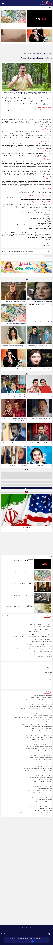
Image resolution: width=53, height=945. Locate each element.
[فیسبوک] (7, 251)
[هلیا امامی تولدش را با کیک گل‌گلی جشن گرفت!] (39, 291)
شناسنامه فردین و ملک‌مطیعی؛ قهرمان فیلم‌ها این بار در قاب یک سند (40, 395)
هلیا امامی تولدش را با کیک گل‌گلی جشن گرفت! (43, 301)
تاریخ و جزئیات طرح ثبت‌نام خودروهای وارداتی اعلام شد (23, 595)
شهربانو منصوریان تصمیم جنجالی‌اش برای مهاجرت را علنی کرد (40, 757)
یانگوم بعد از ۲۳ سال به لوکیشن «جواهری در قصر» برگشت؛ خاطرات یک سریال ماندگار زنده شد (15, 395)
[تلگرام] (4, 251)
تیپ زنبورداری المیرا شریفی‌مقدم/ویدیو (43, 639)
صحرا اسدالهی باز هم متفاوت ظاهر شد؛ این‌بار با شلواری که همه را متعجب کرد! (13, 346)
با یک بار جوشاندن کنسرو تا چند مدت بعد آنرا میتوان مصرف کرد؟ (39, 790)
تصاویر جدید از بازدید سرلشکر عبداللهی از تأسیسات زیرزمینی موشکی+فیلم (38, 759)
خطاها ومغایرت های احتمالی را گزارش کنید (43, 766)
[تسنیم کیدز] (26, 268)
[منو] (3, 3)
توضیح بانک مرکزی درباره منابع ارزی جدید (44, 799)
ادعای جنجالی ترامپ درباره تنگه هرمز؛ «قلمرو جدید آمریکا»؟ (40, 733)
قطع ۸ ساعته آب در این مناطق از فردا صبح (43, 775)
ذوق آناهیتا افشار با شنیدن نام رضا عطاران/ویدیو (42, 815)
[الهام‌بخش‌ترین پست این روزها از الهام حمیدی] (13, 455)
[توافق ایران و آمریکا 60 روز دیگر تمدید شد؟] (26, 510)
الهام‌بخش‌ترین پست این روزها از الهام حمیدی (17, 465)
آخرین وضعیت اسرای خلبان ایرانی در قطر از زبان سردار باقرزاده (38, 654)
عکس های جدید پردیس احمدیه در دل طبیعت (43, 465)
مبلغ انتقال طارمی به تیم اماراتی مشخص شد (43, 753)
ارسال (26, 488)
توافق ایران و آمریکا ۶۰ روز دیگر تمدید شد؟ (27, 528)
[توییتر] (2, 251)
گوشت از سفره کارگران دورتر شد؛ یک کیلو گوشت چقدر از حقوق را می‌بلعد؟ (38, 748)
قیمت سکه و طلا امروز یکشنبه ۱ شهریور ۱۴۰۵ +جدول (39, 28)
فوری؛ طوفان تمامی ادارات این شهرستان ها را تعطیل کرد (13, 43)
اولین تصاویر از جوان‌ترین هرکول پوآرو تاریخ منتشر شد (42, 418)
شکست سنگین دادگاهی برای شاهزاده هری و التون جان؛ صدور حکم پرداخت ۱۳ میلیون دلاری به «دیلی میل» (32, 722)
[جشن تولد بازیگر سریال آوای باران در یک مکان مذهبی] (13, 291)
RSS (23, 927)
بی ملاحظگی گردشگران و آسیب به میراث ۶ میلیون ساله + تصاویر (39, 795)
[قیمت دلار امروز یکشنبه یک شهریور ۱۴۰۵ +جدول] (13, 16)
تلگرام (46, 934)
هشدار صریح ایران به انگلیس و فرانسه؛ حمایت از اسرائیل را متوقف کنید (38, 735)
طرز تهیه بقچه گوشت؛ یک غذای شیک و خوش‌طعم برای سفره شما (39, 761)
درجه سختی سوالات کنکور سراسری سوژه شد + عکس (40, 641)
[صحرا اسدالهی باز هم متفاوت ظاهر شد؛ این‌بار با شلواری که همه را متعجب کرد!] (13, 335)
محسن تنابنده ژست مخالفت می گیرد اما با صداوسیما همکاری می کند (14, 442)
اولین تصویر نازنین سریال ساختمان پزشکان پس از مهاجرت (39, 631)
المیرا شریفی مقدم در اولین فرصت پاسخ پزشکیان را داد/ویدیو (38, 644)
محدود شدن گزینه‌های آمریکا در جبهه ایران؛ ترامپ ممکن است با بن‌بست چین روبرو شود (35, 724)
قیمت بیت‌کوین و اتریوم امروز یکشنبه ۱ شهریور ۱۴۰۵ (41, 730)
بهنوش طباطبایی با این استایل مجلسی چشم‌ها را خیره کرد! (41, 369)
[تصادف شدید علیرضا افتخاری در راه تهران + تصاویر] (39, 35)
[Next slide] (50, 507)
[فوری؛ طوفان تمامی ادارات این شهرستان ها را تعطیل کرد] (13, 35)
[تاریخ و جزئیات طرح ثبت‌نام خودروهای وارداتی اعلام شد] (42, 598)
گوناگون (50, 7)
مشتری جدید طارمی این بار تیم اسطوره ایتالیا (43, 801)
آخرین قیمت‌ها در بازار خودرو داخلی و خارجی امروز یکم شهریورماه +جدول (38, 699)
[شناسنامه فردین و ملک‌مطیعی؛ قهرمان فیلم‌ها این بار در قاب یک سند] (39, 384)
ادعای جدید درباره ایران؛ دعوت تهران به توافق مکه (42, 742)
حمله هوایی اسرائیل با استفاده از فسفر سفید (43, 804)
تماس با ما (28, 927)
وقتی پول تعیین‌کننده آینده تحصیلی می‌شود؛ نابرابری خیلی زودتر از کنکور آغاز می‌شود (36, 708)
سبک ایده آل (49, 670)
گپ (50, 934)
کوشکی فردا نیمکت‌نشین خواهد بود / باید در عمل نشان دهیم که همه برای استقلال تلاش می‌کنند (34, 812)
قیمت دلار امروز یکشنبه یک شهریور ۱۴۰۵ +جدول (13, 24)
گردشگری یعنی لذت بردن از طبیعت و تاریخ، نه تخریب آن (41, 713)
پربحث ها (4, 616)
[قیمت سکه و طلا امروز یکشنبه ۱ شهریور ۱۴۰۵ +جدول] (39, 18)
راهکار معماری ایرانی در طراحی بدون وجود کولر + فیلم (42, 786)
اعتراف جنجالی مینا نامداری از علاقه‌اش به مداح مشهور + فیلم (38, 629)
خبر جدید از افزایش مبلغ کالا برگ (45, 788)
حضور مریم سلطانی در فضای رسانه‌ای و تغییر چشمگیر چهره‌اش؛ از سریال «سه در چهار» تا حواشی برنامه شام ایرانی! (40, 346)
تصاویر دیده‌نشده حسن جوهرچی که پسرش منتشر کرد (40, 624)
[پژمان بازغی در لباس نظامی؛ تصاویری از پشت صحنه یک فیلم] (39, 432)
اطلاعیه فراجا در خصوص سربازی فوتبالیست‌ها (43, 810)
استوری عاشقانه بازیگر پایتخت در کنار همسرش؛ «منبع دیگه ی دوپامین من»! (36, 634)
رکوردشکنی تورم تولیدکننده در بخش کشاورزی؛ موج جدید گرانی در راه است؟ (38, 719)
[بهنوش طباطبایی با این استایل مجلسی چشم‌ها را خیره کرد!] (39, 358)
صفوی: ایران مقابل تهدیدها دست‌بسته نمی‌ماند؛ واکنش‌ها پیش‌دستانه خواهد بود (36, 768)
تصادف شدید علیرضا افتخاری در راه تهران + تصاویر (39, 43)
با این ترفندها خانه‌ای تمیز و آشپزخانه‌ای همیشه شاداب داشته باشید (39, 746)
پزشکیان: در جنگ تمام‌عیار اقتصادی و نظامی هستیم (42, 711)
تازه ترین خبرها (49, 677)
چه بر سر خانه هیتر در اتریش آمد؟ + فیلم (44, 784)
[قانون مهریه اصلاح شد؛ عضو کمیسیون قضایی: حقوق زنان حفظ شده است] (42, 609)
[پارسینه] (45, 3)
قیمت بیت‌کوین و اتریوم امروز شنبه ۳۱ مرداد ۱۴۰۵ (42, 764)
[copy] (49, 251)
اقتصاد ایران (49, 668)
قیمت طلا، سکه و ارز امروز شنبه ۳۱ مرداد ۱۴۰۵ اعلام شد (41, 792)
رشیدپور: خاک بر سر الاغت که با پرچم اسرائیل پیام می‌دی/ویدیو (40, 706)
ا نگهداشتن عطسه (48, 256)
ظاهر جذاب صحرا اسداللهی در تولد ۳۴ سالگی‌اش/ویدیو (41, 697)
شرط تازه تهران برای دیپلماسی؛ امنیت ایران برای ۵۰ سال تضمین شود (20, 583)
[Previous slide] (3, 507)
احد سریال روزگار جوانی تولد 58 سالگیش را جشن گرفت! (40, 646)
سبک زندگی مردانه (48, 672)
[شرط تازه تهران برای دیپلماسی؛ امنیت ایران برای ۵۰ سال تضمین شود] (42, 587)
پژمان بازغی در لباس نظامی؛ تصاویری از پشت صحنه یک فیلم (41, 442)
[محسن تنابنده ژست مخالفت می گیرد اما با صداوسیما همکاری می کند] (13, 432)
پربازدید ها (47, 616)
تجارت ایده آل (49, 674)
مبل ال (50, 679)
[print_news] (9, 251)
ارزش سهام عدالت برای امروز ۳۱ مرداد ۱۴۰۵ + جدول (42, 773)
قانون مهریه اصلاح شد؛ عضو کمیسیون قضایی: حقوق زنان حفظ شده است (19, 606)
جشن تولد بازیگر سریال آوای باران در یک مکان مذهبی (16, 301)
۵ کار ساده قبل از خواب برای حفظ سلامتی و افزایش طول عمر (40, 744)
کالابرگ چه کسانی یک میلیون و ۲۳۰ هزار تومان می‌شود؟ (41, 750)
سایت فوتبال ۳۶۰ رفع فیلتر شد (45, 808)
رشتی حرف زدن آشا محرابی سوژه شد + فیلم (42, 656)
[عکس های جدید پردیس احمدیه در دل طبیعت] (39, 455)
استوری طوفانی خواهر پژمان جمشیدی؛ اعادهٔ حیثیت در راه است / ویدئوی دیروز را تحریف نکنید (14, 419)
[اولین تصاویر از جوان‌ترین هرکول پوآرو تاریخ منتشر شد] (39, 408)
